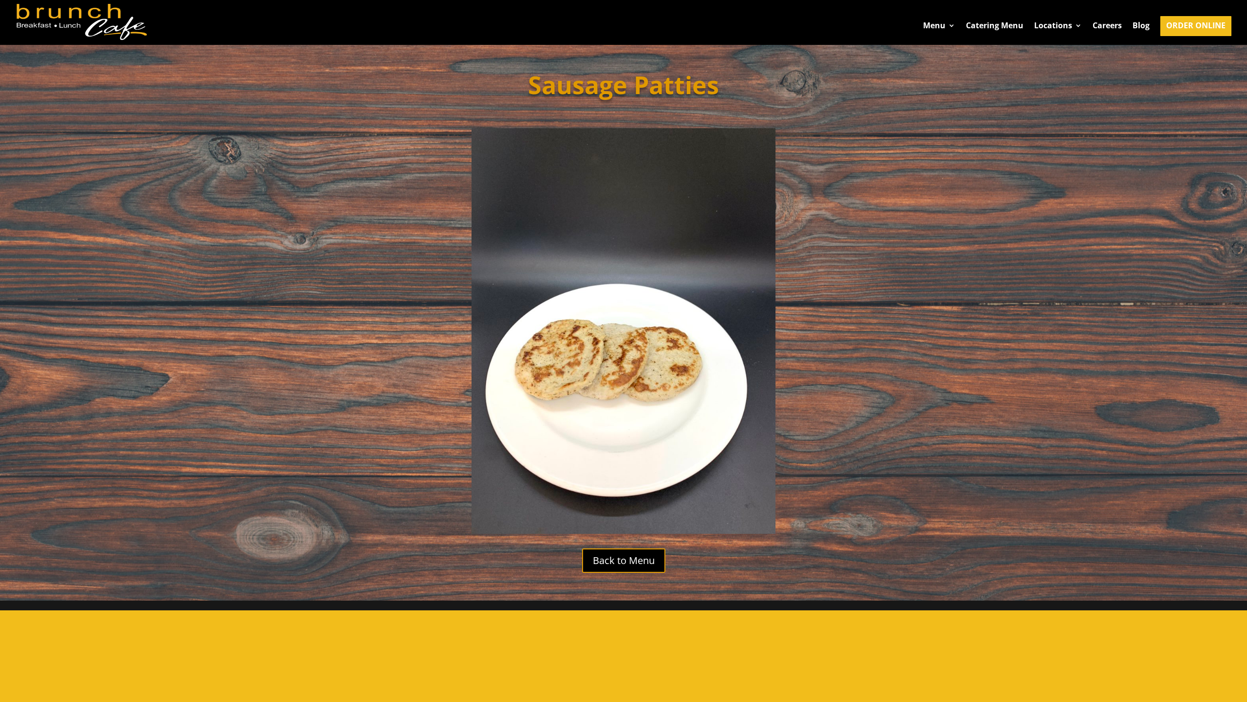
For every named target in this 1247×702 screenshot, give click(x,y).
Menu (934, 26)
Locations (1053, 26)
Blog (1141, 26)
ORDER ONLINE (1196, 26)
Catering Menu (994, 26)
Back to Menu (624, 560)
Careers (1107, 26)
